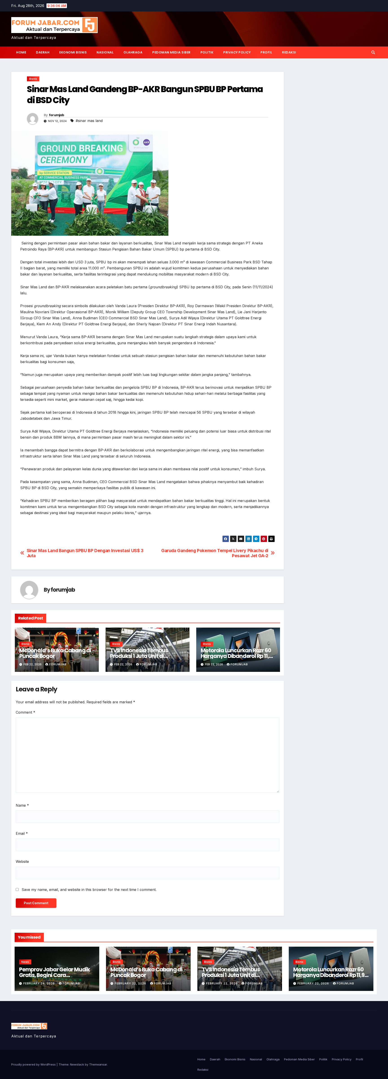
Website (22, 861)
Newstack (77, 1064)
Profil (266, 52)
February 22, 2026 (131, 983)
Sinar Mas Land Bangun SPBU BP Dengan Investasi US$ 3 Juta (85, 553)
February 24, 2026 (39, 983)
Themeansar (98, 1064)
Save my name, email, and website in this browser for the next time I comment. (89, 889)
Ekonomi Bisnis (73, 52)
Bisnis (33, 78)
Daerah (42, 52)
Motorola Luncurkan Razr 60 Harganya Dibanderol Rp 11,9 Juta (236, 656)
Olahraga (132, 52)
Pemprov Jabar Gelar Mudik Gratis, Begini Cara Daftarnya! (54, 975)
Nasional (105, 52)
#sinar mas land (89, 120)
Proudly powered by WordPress (34, 1064)
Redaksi (289, 52)
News (25, 962)
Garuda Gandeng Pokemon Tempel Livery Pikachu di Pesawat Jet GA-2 (214, 553)
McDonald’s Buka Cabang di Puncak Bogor (55, 653)
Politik (207, 52)
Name (22, 805)
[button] (373, 52)
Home (21, 52)
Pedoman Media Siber (171, 52)
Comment (25, 712)
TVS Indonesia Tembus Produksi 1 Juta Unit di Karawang (139, 656)
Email (22, 833)
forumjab (56, 115)
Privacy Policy (237, 52)
